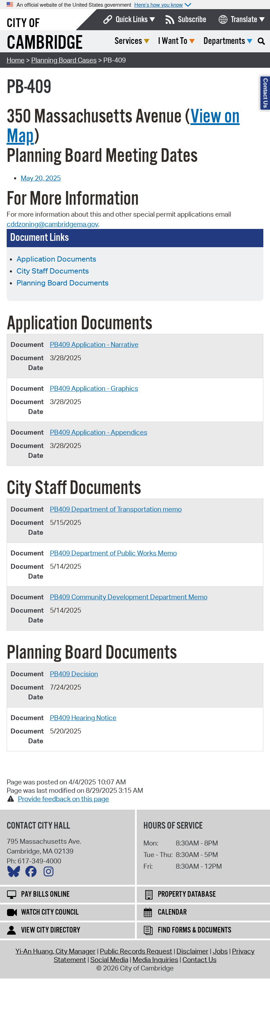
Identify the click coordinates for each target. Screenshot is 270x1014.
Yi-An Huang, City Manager (55, 951)
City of (23, 23)
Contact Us (199, 959)
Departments (224, 41)
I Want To (172, 41)
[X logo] (15, 873)
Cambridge (45, 43)
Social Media (109, 959)
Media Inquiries (155, 959)
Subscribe (192, 19)
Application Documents (56, 258)
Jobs (220, 951)
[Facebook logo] (32, 873)
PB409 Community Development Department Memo (128, 597)
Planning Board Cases (64, 60)
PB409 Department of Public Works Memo (113, 553)
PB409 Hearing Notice (83, 717)
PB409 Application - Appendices (98, 432)
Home (16, 60)
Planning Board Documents (63, 282)
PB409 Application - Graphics (94, 388)
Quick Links (132, 19)
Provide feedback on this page (63, 799)
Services (128, 41)
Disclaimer (192, 951)
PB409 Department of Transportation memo (116, 509)
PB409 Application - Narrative (94, 344)
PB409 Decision (74, 674)
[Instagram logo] (50, 873)
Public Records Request (136, 951)
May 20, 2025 (41, 178)
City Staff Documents (53, 270)
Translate (244, 19)
